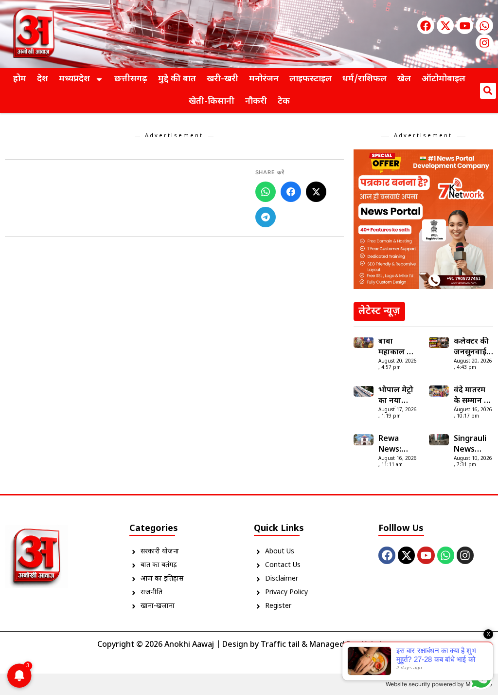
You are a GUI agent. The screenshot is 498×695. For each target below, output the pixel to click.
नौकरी (256, 101)
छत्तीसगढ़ (130, 79)
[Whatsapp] (484, 25)
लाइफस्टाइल (310, 79)
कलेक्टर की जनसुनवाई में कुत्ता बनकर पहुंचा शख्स (473, 347)
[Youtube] (464, 25)
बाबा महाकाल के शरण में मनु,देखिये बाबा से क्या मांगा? (396, 347)
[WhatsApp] (265, 192)
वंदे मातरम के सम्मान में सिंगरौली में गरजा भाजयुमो (471, 396)
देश (42, 79)
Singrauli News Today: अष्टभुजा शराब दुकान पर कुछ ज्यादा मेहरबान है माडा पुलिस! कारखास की (472, 445)
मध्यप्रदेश (74, 79)
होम (19, 79)
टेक (284, 101)
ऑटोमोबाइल (443, 79)
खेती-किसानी (211, 101)
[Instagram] (484, 42)
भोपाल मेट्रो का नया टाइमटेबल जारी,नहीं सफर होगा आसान (395, 396)
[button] (488, 91)
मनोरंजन (264, 79)
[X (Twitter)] (316, 192)
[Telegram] (265, 217)
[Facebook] (425, 25)
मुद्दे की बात (177, 79)
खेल (404, 79)
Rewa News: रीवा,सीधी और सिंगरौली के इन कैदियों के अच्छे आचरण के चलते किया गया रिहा (398, 445)
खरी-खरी (222, 79)
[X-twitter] (445, 25)
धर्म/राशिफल (364, 79)
